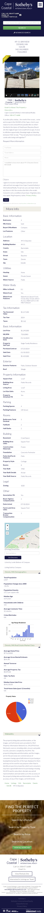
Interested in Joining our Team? (22, 879)
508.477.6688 (14, 13)
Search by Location (22, 841)
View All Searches (22, 848)
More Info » (9, 110)
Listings (13, 783)
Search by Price (22, 834)
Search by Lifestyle (22, 819)
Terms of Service (31, 203)
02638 (9, 786)
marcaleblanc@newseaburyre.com (15, 889)
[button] (22, 28)
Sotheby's (22, 898)
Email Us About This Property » (16, 107)
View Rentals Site (22, 874)
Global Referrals (22, 904)
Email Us (5, 15)
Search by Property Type (22, 827)
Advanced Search (23, 32)
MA (19, 783)
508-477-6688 (15, 115)
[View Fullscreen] (7, 533)
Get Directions (13, 557)
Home (7, 783)
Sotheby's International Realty (22, 901)
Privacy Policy (31, 195)
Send (6, 200)
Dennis (35, 783)
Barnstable (27, 783)
